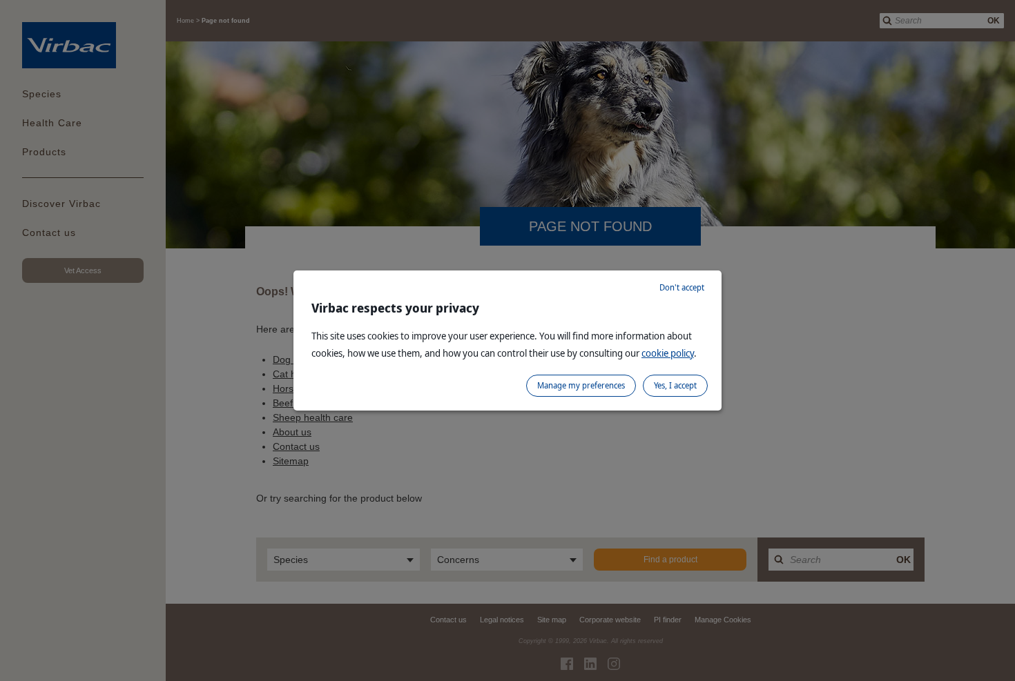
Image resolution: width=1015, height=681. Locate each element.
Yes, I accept (675, 385)
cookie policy (667, 352)
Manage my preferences (581, 385)
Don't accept (681, 287)
